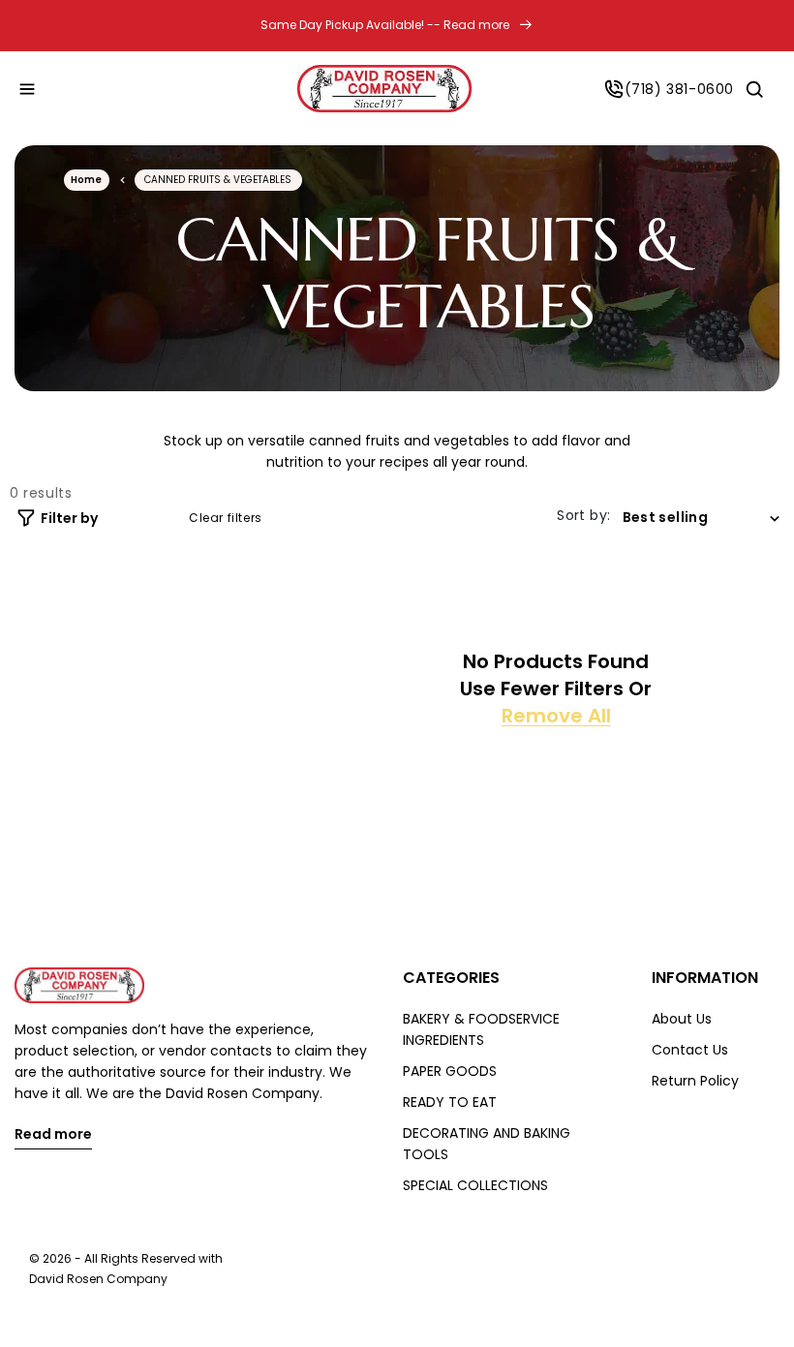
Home (86, 179)
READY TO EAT (450, 1102)
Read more (53, 1135)
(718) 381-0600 (679, 89)
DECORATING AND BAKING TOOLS (486, 1143)
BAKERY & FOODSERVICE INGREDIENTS (481, 1029)
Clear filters (225, 518)
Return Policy (695, 1080)
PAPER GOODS (450, 1071)
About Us (682, 1018)
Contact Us (690, 1049)
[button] (27, 89)
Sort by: (583, 515)
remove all (556, 715)
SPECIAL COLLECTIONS (475, 1185)
